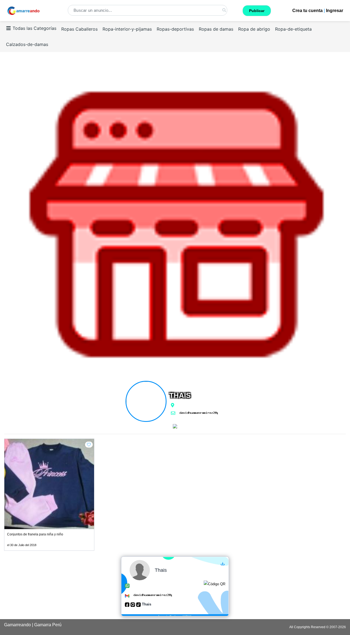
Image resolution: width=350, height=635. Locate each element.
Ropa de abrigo (254, 29)
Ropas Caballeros (79, 29)
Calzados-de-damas (27, 44)
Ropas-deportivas (175, 29)
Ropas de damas (216, 29)
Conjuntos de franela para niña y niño (35, 534)
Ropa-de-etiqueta (293, 29)
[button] (89, 445)
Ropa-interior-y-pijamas (127, 29)
